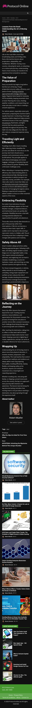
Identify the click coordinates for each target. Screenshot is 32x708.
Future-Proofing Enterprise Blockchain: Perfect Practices (16, 549)
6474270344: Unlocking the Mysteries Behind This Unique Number (14, 443)
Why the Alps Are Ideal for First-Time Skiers (14, 435)
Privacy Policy (18, 695)
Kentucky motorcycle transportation (16, 184)
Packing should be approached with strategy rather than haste (14, 94)
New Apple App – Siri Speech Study (7, 644)
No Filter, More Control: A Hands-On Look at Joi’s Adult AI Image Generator (16, 492)
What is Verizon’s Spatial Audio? (7, 655)
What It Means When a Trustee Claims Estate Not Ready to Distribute (16, 577)
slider (7, 429)
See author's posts (16, 422)
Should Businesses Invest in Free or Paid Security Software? (16, 464)
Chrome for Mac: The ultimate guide (7, 676)
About (18, 697)
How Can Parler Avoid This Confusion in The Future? (7, 633)
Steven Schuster (9, 564)
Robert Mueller (9, 34)
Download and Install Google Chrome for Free (7, 665)
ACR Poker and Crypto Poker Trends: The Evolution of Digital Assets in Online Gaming (16, 520)
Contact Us (25, 697)
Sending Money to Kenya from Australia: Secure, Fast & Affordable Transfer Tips (16, 605)
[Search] (27, 13)
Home (11, 695)
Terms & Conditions (8, 697)
